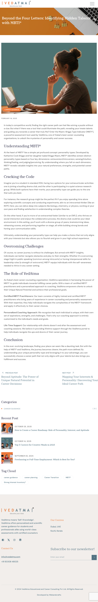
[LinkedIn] (20, 540)
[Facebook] (2, 540)
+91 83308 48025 (9, 561)
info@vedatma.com (10, 556)
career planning (31, 477)
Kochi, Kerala (57, 531)
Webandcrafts (55, 595)
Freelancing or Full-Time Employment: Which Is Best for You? (45, 459)
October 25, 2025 (23, 426)
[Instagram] (14, 540)
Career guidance (12, 110)
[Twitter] (8, 540)
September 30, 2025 (24, 456)
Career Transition (51, 477)
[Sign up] (94, 557)
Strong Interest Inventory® (15, 482)
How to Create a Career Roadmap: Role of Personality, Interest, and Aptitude (52, 430)
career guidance (11, 477)
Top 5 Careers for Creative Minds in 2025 (35, 444)
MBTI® (68, 477)
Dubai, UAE (56, 526)
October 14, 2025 (23, 441)
